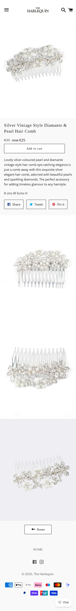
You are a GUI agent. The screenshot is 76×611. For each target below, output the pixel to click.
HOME (38, 549)
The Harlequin (44, 574)
